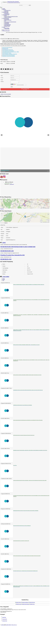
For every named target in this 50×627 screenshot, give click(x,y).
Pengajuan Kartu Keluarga (7, 47)
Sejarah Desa (6, 11)
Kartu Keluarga (6, 19)
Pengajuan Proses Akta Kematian (8, 55)
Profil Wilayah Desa (7, 10)
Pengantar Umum (7, 26)
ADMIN (1, 94)
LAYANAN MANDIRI (7, 94)
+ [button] (1, 200)
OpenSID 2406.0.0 (8, 624)
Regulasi (3, 27)
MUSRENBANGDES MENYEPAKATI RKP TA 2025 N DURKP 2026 (17, 246)
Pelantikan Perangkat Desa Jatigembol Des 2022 (12, 255)
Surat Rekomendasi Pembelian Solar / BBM (10, 51)
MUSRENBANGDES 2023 (7, 251)
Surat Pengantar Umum (6, 52)
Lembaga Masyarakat (5, 14)
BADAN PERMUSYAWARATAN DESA (11, 16)
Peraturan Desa (4, 620)
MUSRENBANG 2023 (5, 259)
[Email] (6, 69)
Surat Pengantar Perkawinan (7, 49)
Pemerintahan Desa (5, 12)
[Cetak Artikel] (10, 69)
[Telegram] (8, 69)
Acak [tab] (3, 280)
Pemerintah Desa (7, 13)
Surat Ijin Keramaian (7, 24)
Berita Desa (4, 617)
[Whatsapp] (12, 69)
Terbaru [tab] (3, 278)
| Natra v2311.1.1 (14, 624)
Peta (3, 29)
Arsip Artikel (5, 276)
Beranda (3, 8)
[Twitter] (3, 69)
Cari (29, 5)
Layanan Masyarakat (5, 18)
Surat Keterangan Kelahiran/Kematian (10, 21)
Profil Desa (4, 9)
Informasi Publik (6, 28)
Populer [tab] (3, 279)
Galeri (4, 242)
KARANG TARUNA (7, 17)
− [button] (1, 201)
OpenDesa (2, 624)
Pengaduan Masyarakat (6, 30)
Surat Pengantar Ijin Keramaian (8, 50)
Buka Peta (2, 208)
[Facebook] (1, 69)
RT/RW (5, 15)
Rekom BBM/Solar (7, 25)
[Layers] (48, 200)
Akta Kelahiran (6, 22)
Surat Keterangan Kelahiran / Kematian (9, 53)
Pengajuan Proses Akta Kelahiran (8, 56)
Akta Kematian (6, 23)
